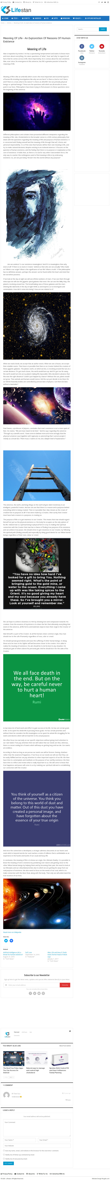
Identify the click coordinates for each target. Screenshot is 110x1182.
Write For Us (39, 2)
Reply (69, 1100)
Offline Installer (94, 18)
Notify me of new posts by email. (16, 1159)
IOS (47, 18)
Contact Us (18, 2)
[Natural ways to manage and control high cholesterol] (36, 1058)
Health (78, 18)
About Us (28, 2)
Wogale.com (105, 1179)
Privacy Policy (6, 2)
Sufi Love (28, 952)
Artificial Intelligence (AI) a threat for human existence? (13, 953)
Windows (66, 18)
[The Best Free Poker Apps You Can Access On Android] (13, 1058)
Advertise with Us (52, 2)
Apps (56, 18)
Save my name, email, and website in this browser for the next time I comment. (32, 1151)
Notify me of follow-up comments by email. (20, 1155)
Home (6, 18)
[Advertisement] (73, 9)
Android (38, 18)
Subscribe (65, 985)
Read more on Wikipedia (12, 932)
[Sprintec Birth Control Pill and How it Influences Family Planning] (60, 1058)
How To (27, 18)
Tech (16, 18)
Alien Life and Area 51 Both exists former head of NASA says (57, 954)
